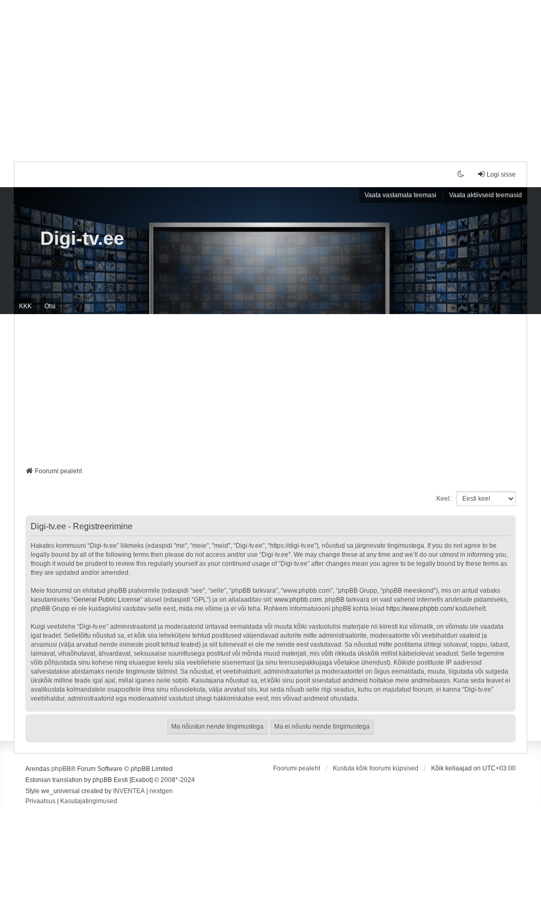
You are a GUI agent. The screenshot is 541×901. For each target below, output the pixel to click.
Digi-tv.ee (82, 238)
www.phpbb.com (298, 599)
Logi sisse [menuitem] (501, 174)
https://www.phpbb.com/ (420, 608)
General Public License (107, 599)
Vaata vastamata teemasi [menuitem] (400, 195)
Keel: (443, 498)
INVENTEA (129, 791)
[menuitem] (40, 801)
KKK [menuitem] (25, 306)
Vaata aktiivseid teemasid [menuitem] (485, 195)
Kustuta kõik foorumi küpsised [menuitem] (375, 768)
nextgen (161, 791)
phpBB (61, 769)
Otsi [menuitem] (49, 306)
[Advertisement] (270, 74)
